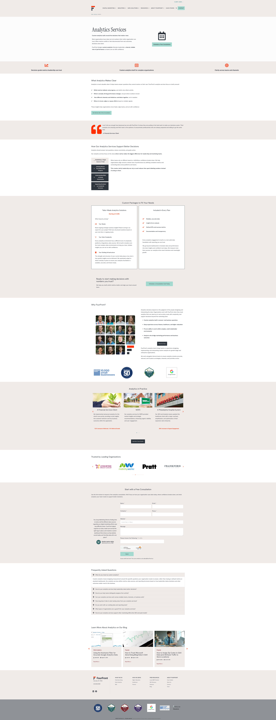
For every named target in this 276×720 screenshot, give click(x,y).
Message (122, 526)
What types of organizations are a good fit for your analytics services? (115, 609)
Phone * (154, 511)
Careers (169, 684)
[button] (176, 8)
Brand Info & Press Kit (156, 718)
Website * (123, 519)
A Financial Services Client (107, 410)
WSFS (138, 410)
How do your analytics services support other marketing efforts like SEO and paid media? (121, 613)
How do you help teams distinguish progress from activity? (112, 593)
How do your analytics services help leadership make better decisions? (115, 589)
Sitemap (149, 718)
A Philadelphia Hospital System (169, 410)
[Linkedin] (93, 691)
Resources (144, 8)
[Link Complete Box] (106, 649)
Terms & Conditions (136, 718)
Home (92, 14)
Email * (154, 503)
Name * (122, 503)
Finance (134, 684)
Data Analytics (118, 682)
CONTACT (181, 8)
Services (95, 14)
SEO (116, 684)
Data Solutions (133, 8)
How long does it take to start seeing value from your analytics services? (116, 601)
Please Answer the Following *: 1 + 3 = (131, 538)
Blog (151, 686)
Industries (121, 8)
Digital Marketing (109, 8)
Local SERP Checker (154, 680)
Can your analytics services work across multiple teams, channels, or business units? (119, 597)
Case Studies (170, 8)
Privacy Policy (144, 718)
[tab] (100, 161)
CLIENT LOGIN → (178, 2)
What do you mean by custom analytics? (107, 575)
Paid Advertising (118, 680)
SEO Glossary (153, 682)
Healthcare (135, 682)
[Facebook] (96, 691)
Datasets (152, 684)
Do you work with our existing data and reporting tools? (111, 605)
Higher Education (136, 680)
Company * (123, 511)
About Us (169, 682)
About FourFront (157, 8)
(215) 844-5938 (96, 683)
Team (168, 686)
